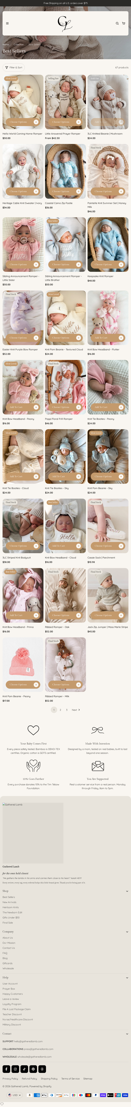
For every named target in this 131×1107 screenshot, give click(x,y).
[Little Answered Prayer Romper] (65, 102)
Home (6, 44)
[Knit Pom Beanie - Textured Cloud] (65, 318)
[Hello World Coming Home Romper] (23, 102)
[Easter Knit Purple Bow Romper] (23, 318)
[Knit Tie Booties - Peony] (108, 387)
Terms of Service (70, 1078)
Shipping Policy (49, 1078)
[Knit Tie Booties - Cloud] (23, 456)
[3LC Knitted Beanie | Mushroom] (108, 102)
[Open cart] (123, 23)
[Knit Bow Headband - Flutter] (108, 318)
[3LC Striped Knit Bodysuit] (23, 526)
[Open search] (117, 23)
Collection (19, 44)
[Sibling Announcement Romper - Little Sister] (23, 244)
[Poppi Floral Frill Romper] (65, 387)
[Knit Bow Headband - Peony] (23, 387)
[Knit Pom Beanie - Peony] (23, 664)
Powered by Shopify (40, 1086)
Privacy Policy (10, 1078)
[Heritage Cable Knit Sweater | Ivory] (23, 171)
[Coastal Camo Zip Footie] (65, 171)
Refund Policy (29, 1078)
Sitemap (87, 1078)
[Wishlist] (2, 1104)
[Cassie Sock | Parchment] (108, 526)
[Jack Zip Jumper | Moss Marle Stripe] (108, 595)
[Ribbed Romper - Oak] (65, 595)
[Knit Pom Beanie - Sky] (108, 456)
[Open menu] (7, 23)
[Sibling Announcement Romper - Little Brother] (65, 244)
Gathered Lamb (19, 1086)
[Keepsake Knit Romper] (108, 244)
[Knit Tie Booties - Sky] (65, 456)
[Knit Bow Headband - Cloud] (65, 526)
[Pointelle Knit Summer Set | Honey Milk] (108, 171)
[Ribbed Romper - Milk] (65, 664)
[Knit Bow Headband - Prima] (23, 595)
